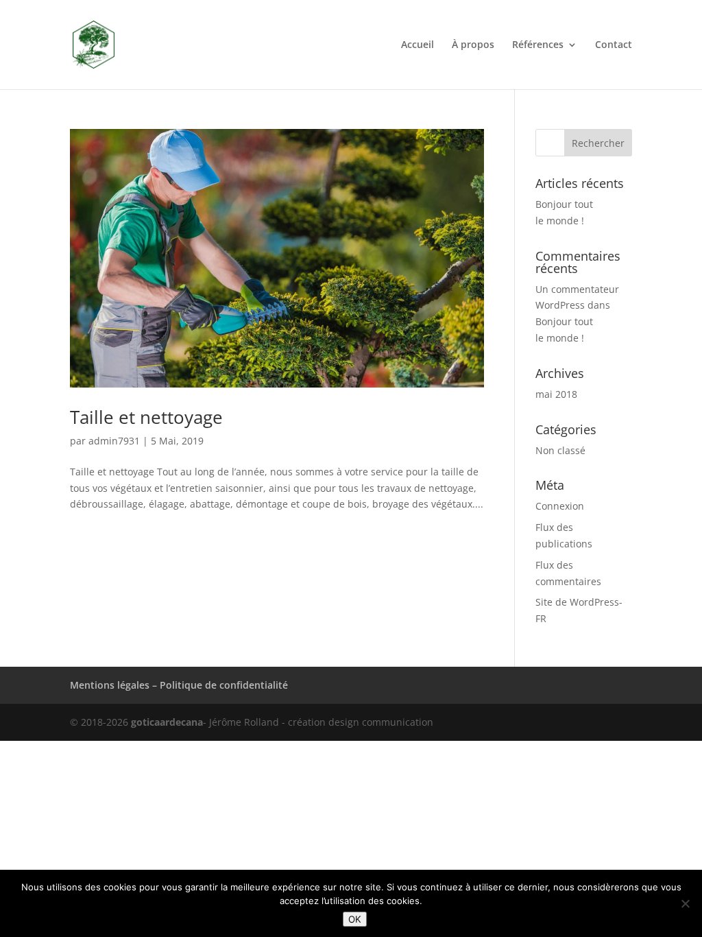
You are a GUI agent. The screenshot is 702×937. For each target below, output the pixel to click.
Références (538, 45)
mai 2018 (556, 394)
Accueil (417, 45)
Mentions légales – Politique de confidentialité (179, 684)
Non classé (560, 450)
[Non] (685, 903)
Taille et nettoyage (146, 417)
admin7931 (114, 440)
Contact (613, 45)
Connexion (559, 505)
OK (354, 919)
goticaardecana (167, 721)
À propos (473, 45)
